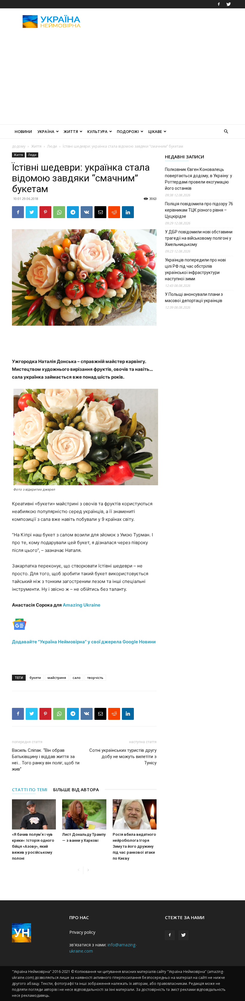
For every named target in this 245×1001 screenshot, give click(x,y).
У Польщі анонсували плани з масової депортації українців (194, 297)
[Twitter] (228, 4)
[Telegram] (73, 212)
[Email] (100, 212)
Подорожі (128, 131)
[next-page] (88, 870)
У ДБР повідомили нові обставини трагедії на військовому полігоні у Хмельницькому (198, 238)
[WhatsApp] (59, 212)
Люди (52, 146)
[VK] (87, 212)
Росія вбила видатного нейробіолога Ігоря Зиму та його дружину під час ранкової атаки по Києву (134, 846)
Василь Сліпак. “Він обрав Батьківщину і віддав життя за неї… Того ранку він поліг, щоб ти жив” (45, 760)
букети (35, 677)
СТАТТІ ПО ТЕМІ (29, 789)
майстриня (57, 677)
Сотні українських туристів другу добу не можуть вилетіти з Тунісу (123, 757)
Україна (45, 131)
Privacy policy (82, 932)
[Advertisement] (163, 21)
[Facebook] (218, 4)
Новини (23, 131)
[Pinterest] (45, 212)
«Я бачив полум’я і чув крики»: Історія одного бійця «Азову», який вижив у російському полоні (33, 846)
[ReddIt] (114, 212)
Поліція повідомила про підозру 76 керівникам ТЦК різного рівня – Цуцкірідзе (199, 210)
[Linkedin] (128, 212)
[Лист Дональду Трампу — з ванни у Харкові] (84, 814)
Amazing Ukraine (81, 605)
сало (77, 677)
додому (18, 146)
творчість (95, 677)
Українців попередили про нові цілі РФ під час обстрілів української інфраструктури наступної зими (195, 269)
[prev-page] (78, 870)
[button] (226, 131)
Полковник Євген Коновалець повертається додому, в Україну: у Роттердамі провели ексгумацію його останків (198, 179)
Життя (71, 131)
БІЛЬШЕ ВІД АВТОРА (76, 789)
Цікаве (155, 131)
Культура (97, 131)
